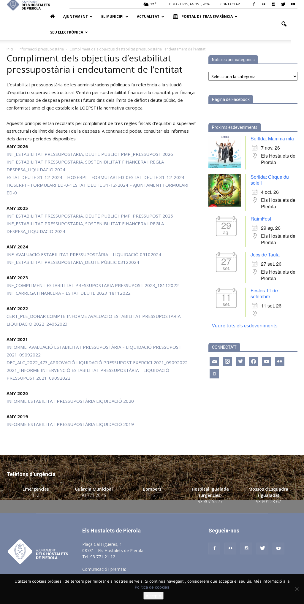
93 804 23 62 (268, 501)
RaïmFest (261, 218)
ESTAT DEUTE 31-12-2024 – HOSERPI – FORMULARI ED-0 (68, 177)
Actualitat (148, 16)
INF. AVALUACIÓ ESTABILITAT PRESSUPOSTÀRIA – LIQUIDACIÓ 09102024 (84, 254)
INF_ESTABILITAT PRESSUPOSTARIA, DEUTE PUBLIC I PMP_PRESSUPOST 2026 (90, 154)
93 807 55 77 (210, 501)
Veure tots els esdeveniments (245, 325)
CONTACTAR (230, 4)
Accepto (153, 595)
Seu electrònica (66, 32)
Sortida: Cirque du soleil (270, 179)
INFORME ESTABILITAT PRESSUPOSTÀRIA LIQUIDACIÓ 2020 (70, 401)
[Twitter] (283, 4)
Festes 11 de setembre (264, 293)
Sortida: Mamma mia (272, 138)
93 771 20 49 (93, 495)
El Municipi (112, 16)
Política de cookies (152, 587)
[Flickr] (263, 4)
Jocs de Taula (265, 254)
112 (35, 495)
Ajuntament (75, 16)
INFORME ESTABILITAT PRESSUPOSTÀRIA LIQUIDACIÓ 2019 (70, 424)
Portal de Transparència (207, 16)
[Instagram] (273, 4)
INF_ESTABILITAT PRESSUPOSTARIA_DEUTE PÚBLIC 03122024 (73, 262)
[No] (297, 589)
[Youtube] (293, 4)
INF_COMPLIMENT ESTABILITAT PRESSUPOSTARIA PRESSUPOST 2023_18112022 (93, 285)
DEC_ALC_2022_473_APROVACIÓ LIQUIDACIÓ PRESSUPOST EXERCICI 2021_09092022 (97, 362)
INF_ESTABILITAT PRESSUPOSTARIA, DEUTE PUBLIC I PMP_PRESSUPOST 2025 (90, 216)
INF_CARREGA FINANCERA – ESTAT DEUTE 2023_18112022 (69, 293)
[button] (284, 24)
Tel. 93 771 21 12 (98, 556)
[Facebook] (253, 4)
